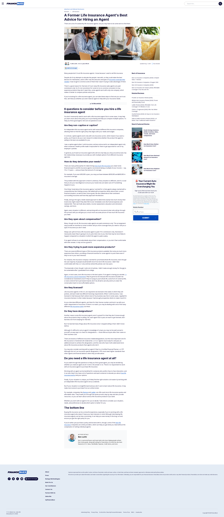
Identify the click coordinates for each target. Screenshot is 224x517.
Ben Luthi (82, 437)
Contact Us (48, 489)
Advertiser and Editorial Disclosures (74, 9)
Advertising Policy (85, 512)
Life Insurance (75, 11)
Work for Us (49, 482)
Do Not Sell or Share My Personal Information (110, 512)
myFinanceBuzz (50, 500)
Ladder (93, 392)
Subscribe (48, 496)
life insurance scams (76, 306)
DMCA (132, 512)
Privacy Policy (94, 512)
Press (47, 475)
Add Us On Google (72, 68)
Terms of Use (126, 512)
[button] (3, 3)
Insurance (66, 11)
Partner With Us (50, 493)
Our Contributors (50, 486)
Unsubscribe (139, 512)
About (47, 472)
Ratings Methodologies (52, 479)
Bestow (85, 392)
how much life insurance (103, 166)
